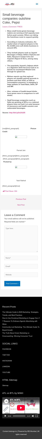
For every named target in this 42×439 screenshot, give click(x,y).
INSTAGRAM (7, 361)
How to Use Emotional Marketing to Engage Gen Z (21, 318)
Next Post (20, 205)
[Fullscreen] (36, 416)
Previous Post (21, 199)
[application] (21, 407)
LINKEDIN (6, 366)
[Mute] (33, 416)
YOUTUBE (6, 372)
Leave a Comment (9, 27)
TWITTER (6, 355)
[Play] (5, 416)
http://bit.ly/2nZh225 (17, 113)
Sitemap (5, 385)
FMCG (20, 27)
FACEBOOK (6, 349)
